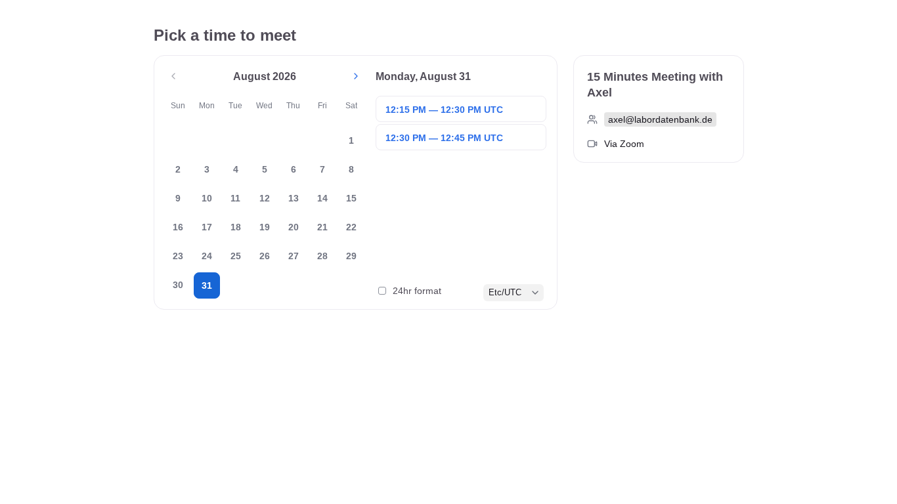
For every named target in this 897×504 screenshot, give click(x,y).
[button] (173, 76)
